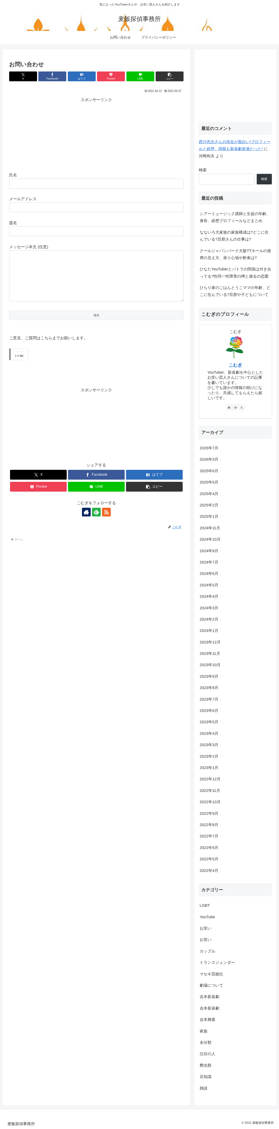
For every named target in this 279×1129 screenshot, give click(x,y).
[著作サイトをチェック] (86, 512)
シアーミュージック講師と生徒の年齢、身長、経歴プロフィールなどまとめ (235, 217)
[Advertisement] (96, 134)
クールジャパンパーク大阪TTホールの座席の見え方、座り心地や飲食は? (235, 254)
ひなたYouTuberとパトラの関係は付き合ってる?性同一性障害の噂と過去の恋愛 (235, 272)
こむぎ (235, 365)
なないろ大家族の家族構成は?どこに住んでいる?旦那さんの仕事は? (234, 235)
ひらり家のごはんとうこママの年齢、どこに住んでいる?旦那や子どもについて (235, 291)
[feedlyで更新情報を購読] (96, 512)
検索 (203, 170)
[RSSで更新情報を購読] (106, 512)
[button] (170, 76)
